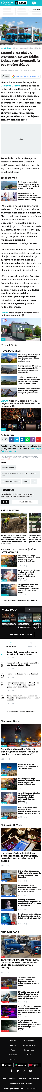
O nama (4, 1078)
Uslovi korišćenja (7, 459)
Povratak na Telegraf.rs (8, 3)
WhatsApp (36, 448)
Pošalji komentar (25, 502)
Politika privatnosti (17, 1083)
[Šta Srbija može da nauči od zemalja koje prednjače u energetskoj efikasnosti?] (9, 392)
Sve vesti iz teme (21, 601)
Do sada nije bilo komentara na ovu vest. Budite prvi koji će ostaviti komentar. (18, 495)
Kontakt (29, 1083)
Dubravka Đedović (10, 85)
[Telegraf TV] (30, 1070)
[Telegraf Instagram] (24, 1070)
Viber (4, 451)
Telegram (12, 451)
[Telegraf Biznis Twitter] (18, 1070)
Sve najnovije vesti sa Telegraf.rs (21, 711)
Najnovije (10, 720)
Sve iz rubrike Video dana (21, 634)
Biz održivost (6, 48)
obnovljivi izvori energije (11, 481)
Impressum (22, 1078)
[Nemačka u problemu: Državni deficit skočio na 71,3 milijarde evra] (9, 769)
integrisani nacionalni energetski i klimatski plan (19, 474)
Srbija (34, 481)
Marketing (12, 1078)
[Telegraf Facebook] (11, 1070)
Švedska (26, 481)
